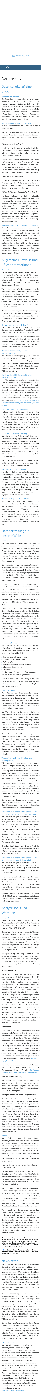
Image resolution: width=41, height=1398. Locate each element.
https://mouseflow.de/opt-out (13, 1391)
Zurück (7, 67)
